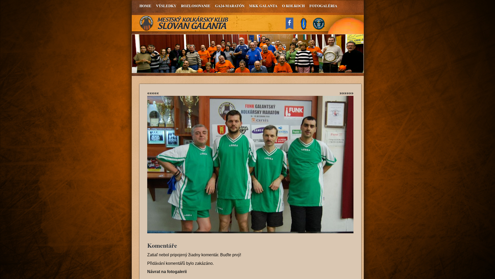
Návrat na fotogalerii (167, 271)
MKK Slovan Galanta (184, 23)
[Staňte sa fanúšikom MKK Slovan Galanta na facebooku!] (292, 28)
